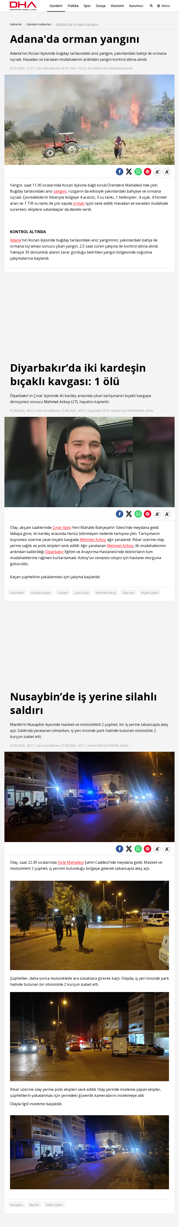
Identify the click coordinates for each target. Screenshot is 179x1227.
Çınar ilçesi (61, 528)
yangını (106, 53)
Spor (87, 5)
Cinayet (63, 593)
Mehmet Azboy (57, 401)
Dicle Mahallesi (71, 862)
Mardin (16, 724)
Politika (73, 5)
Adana (15, 53)
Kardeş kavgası (41, 593)
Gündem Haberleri (39, 24)
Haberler (16, 24)
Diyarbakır (19, 395)
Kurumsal (136, 5)
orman (79, 203)
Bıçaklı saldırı (149, 593)
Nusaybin (36, 724)
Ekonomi (117, 5)
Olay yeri (128, 593)
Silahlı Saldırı (54, 1205)
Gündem (56, 5)
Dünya (101, 5)
